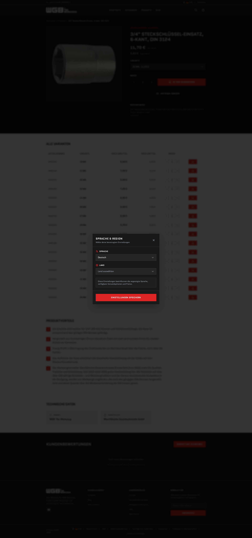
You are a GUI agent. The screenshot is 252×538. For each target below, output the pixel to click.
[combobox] (126, 257)
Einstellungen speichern (126, 297)
